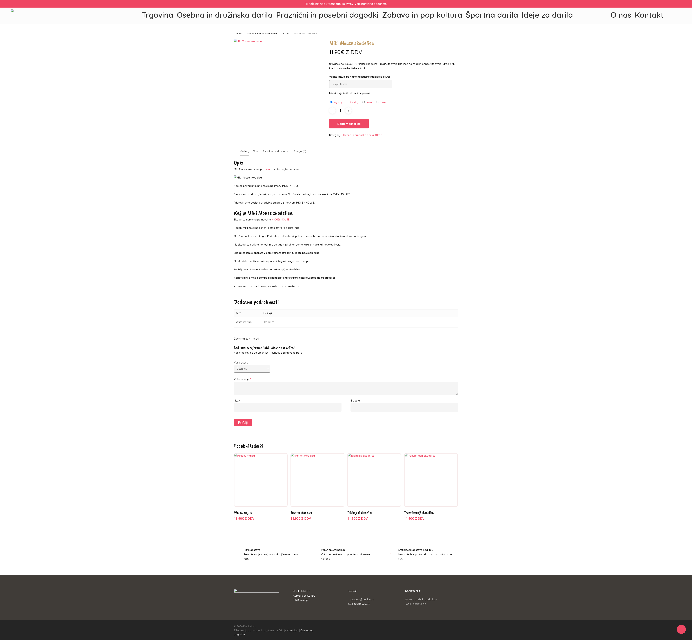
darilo (266, 169)
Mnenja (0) (299, 151)
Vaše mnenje (242, 379)
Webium (293, 630)
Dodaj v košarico (349, 124)
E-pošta (356, 400)
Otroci (285, 33)
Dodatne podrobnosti (275, 151)
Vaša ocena (242, 362)
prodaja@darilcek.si (362, 599)
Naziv (238, 400)
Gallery (244, 151)
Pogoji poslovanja (415, 604)
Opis (255, 151)
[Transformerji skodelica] (431, 480)
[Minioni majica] (261, 480)
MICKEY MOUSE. (281, 219)
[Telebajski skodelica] (374, 480)
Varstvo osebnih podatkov (421, 599)
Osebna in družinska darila (262, 33)
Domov (238, 33)
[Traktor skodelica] (317, 480)
